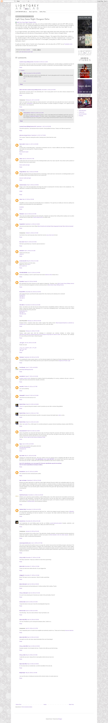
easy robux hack (50, 235)
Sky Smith (21, 455)
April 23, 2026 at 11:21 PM (32, 628)
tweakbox (21, 207)
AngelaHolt (22, 224)
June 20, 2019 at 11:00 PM (34, 272)
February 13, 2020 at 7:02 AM (32, 331)
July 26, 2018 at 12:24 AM (30, 213)
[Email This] (33, 50)
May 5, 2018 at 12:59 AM (32, 184)
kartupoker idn (22, 448)
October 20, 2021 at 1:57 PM (30, 386)
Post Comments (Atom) (27, 707)
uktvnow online (48, 274)
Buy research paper (23, 151)
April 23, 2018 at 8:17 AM (28, 158)
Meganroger (22, 672)
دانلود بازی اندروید (23, 349)
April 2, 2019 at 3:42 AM (29, 250)
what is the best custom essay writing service (30, 89)
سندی (24, 81)
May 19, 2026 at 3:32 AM (33, 637)
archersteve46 (22, 261)
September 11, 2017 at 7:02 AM (38, 135)
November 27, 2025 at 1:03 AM (32, 566)
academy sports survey (24, 378)
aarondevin (22, 376)
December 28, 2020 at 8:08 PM (33, 73)
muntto (26, 424)
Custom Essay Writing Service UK (27, 126)
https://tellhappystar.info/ (27, 369)
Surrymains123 (23, 430)
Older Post (71, 704)
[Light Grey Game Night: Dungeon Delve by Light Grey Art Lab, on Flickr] (25, 22)
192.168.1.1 (22, 296)
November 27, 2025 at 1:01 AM (33, 557)
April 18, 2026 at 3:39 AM (33, 584)
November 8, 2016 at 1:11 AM (41, 61)
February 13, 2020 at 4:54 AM (34, 320)
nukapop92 (22, 395)
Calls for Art (81, 112)
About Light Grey (33, 11)
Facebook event (68, 44)
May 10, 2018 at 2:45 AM (28, 199)
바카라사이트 (22, 601)
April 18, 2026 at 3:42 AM (31, 601)
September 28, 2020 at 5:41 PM (31, 357)
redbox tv (21, 254)
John (24, 73)
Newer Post (18, 704)
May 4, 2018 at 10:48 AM (32, 171)
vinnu (20, 158)
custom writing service (38, 217)
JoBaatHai (71, 511)
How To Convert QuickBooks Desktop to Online (30, 464)
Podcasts (81, 115)
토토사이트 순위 (23, 584)
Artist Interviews (82, 110)
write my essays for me (25, 135)
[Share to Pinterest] (40, 50)
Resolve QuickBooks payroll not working (51, 463)
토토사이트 (21, 566)
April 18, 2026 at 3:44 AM (31, 610)
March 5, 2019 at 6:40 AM (30, 241)
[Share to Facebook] (38, 50)
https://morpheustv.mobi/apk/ (44, 226)
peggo (20, 191)
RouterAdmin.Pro (23, 311)
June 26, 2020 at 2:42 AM (30, 342)
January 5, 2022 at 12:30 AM (31, 395)
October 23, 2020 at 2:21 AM (36, 112)
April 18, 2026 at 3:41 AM (34, 593)
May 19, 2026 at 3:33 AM (34, 646)
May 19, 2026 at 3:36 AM (33, 663)
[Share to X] (37, 50)
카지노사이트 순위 (23, 593)
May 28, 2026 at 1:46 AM (31, 672)
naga (20, 444)
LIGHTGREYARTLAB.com (21, 11)
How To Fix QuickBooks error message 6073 (30, 463)
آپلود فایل (21, 350)
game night (21, 51)
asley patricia (26, 112)
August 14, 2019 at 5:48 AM (30, 281)
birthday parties (31, 501)
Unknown (21, 213)
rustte (59, 415)
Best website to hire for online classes (59, 534)
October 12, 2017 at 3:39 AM (31, 144)
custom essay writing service (26, 61)
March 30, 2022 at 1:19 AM (33, 430)
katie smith (22, 144)
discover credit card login (25, 178)
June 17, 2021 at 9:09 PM (31, 367)
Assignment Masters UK (35, 116)
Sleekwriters (29, 103)
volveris (21, 406)
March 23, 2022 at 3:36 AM (32, 404)
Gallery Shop (43, 11)
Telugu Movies (22, 171)
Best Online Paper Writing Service (56, 285)
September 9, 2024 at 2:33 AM (34, 480)
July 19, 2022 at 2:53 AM (27, 444)
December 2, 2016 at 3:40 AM (48, 89)
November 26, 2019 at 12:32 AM (33, 291)
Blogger (60, 719)
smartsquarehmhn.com (25, 543)
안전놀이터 (21, 575)
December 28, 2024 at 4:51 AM (33, 521)
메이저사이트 (22, 610)
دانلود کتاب (21, 342)
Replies (22, 70)
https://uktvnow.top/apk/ (68, 226)
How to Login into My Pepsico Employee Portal (34, 437)
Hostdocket (22, 471)
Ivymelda (21, 281)
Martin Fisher (22, 404)
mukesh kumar (23, 184)
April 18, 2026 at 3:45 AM (33, 619)
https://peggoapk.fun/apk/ (57, 226)
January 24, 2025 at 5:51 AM (32, 531)
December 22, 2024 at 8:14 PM (33, 509)
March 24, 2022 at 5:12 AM (32, 422)
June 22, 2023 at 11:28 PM (31, 471)
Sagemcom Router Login (64, 360)
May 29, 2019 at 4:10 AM (32, 261)
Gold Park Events (23, 495)
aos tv (29, 264)
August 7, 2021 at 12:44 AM (31, 376)
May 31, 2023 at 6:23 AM (30, 455)
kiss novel (21, 241)
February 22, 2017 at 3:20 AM (32, 100)
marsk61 (21, 386)
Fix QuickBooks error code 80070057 (45, 459)
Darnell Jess (22, 521)
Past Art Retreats (82, 114)
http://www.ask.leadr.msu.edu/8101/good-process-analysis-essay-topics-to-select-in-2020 (39, 334)
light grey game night (28, 51)
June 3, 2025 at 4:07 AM (36, 543)
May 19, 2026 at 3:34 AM (31, 655)
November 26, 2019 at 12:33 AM (32, 304)
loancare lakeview (69, 630)
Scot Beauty (22, 367)
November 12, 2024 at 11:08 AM (35, 495)
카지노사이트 (22, 557)
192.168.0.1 (22, 298)
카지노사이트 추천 (23, 646)
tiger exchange (23, 480)
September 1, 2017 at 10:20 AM (43, 126)
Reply (20, 67)
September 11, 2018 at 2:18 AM (32, 224)
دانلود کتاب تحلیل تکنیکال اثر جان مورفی (27, 347)
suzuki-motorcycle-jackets (56, 523)
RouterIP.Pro (22, 291)
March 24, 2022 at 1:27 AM (32, 413)
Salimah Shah (22, 509)
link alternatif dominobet (24, 447)
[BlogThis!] (35, 50)
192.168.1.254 (22, 314)
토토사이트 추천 (23, 619)
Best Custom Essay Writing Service (66, 283)
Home (45, 704)
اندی (24, 78)
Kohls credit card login (24, 165)
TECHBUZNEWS (23, 272)
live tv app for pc (23, 265)
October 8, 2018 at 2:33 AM (32, 233)
